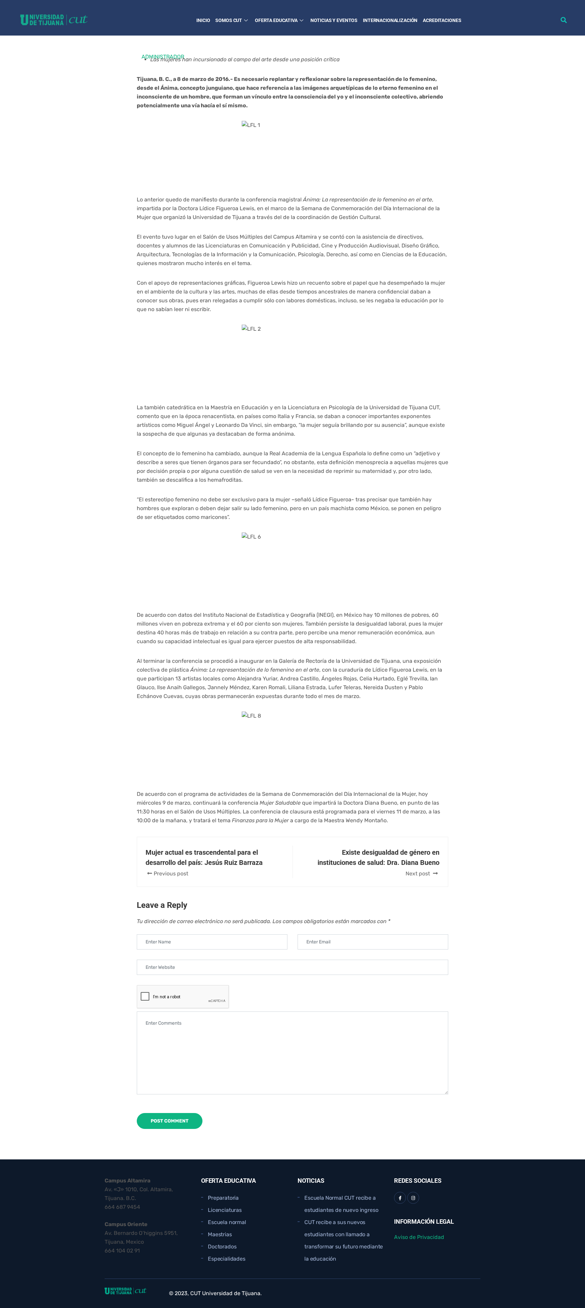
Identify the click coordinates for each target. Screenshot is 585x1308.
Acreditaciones (442, 20)
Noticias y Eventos (334, 20)
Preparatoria (223, 1198)
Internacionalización (390, 20)
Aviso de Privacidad (419, 1237)
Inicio (203, 20)
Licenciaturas (225, 1210)
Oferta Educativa (276, 20)
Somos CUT (228, 20)
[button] (563, 19)
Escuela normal (227, 1222)
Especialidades (226, 1259)
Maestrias (220, 1234)
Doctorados (222, 1246)
